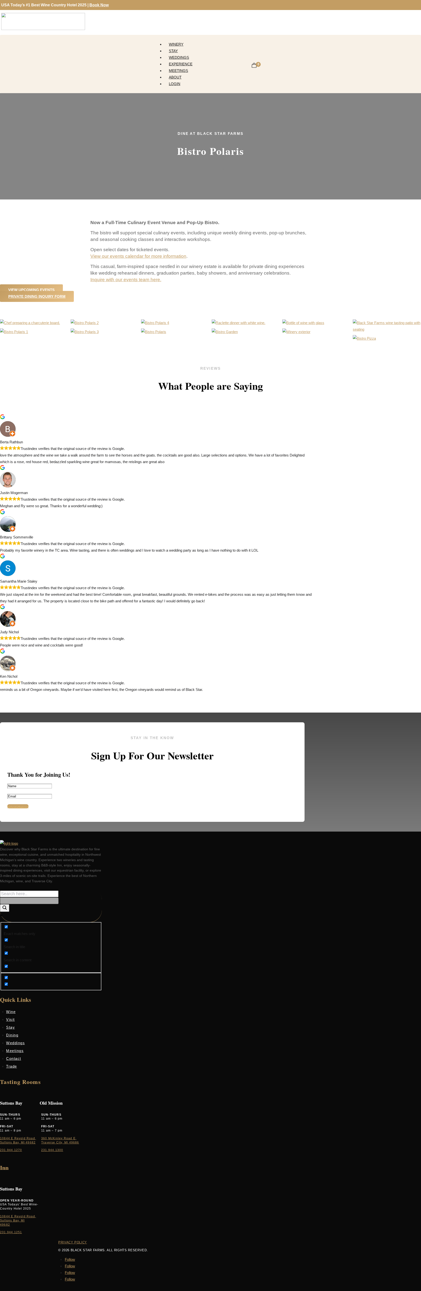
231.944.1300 (52, 1150)
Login (174, 84)
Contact (13, 1058)
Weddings (179, 57)
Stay (173, 51)
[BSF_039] (296, 332)
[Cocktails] (85, 323)
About (175, 77)
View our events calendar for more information (138, 256)
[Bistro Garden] (225, 332)
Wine (11, 1012)
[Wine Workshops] (85, 332)
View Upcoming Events (31, 290)
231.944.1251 (11, 1232)
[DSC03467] (30, 323)
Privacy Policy (72, 1242)
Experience (180, 64)
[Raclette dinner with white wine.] (238, 323)
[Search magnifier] (4, 908)
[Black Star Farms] (303, 323)
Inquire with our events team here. (125, 279)
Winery (176, 44)
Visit (10, 1019)
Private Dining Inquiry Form (37, 296)
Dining (12, 1035)
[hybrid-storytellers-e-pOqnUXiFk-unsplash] (14, 332)
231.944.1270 (11, 1150)
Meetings (178, 71)
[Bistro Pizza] (364, 338)
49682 (5, 1224)
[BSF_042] (387, 329)
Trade (11, 1066)
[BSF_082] (153, 332)
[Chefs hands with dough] (155, 323)
